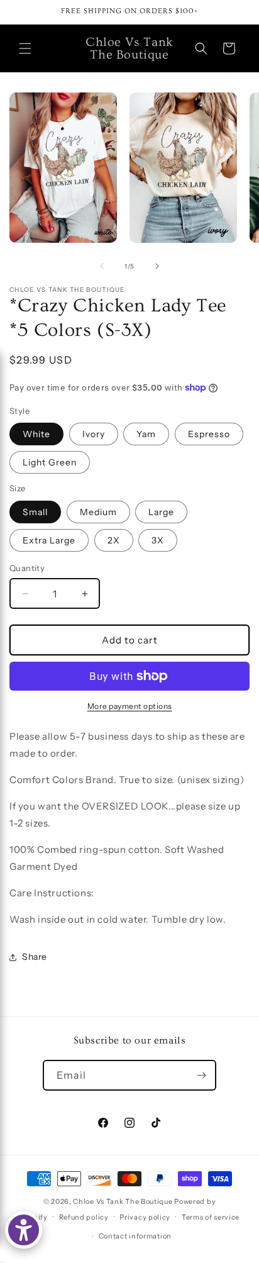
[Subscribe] (201, 1075)
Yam (146, 434)
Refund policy (84, 1217)
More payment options (129, 706)
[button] (25, 48)
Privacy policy (144, 1217)
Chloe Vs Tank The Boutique (122, 1201)
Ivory (93, 434)
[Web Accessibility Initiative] (23, 1230)
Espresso (209, 434)
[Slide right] (157, 266)
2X (113, 540)
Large (161, 512)
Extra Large (49, 540)
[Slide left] (102, 266)
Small (35, 512)
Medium (98, 512)
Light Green (50, 462)
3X (158, 540)
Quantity (27, 568)
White (36, 434)
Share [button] (34, 956)
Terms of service (211, 1217)
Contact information (135, 1236)
